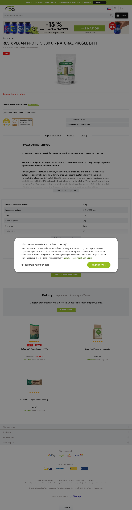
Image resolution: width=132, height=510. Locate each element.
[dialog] (66, 255)
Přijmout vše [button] (99, 265)
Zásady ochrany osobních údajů (78, 257)
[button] (35, 264)
